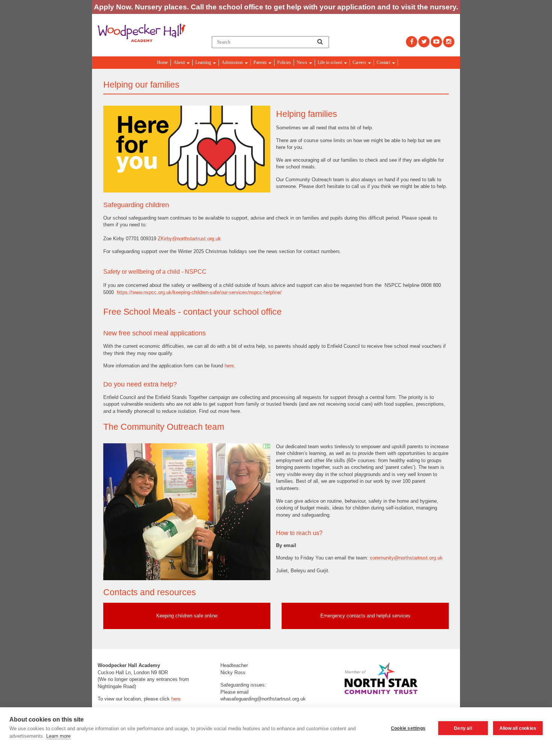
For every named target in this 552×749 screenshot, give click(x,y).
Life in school (330, 62)
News (302, 62)
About (179, 62)
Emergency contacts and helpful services (365, 616)
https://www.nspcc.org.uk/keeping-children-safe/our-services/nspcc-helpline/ (199, 292)
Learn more (58, 736)
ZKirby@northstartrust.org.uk (189, 238)
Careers (360, 62)
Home (162, 62)
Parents (260, 62)
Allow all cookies (517, 728)
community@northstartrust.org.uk (406, 558)
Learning (203, 62)
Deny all (463, 728)
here (176, 699)
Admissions (233, 62)
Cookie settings (408, 728)
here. (230, 365)
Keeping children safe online (186, 616)
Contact (384, 62)
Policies (284, 62)
